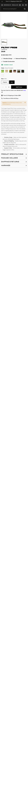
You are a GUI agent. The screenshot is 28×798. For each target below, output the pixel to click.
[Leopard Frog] (2, 71)
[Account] (23, 5)
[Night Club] (22, 71)
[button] (2, 1)
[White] (2, 75)
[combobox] (14, 9)
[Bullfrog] (10, 71)
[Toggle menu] (2, 5)
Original (5, 82)
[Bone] (6, 71)
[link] (6, 55)
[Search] (25, 9)
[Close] (25, 102)
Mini (12, 82)
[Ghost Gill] (14, 71)
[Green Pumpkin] (18, 71)
